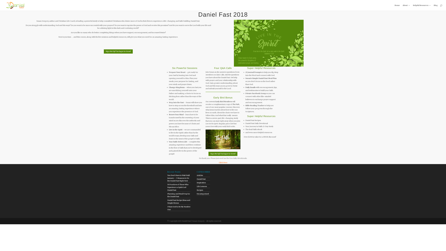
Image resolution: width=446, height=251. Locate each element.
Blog (436, 5)
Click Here (223, 163)
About (405, 5)
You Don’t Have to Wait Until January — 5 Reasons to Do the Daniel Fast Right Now (178, 178)
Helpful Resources (420, 5)
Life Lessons (202, 186)
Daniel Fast (201, 179)
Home (397, 5)
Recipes (200, 190)
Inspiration (201, 183)
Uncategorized (203, 194)
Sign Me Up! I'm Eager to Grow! (118, 51)
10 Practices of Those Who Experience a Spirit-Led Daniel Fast (178, 187)
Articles (200, 175)
